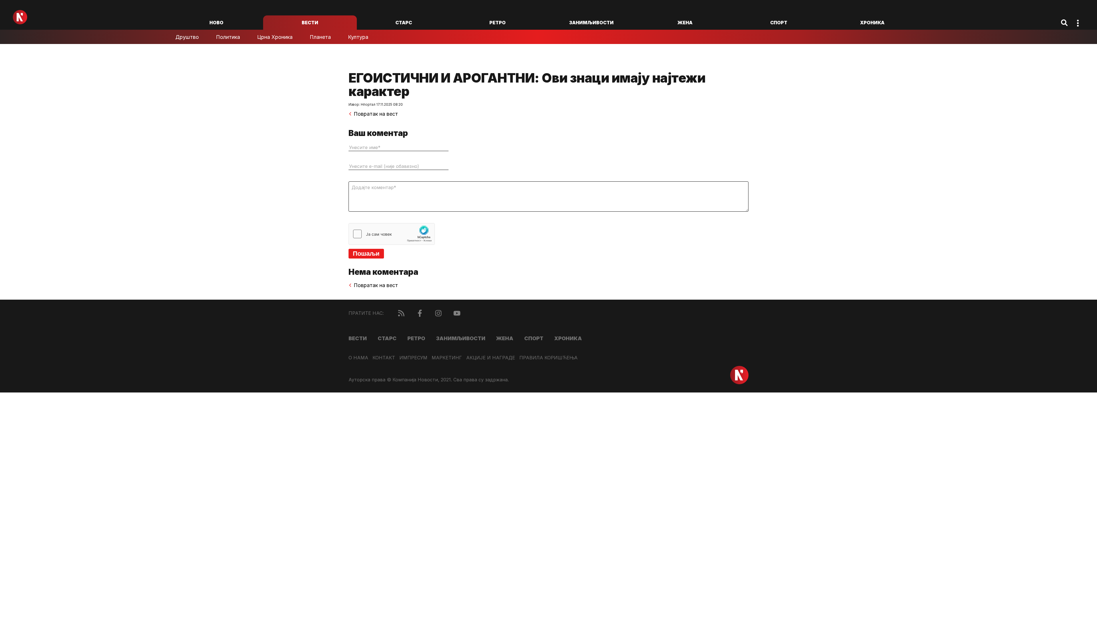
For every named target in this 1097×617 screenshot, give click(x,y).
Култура (358, 37)
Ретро (497, 22)
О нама (358, 357)
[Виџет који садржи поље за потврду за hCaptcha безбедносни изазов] (392, 234)
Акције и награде (490, 357)
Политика (228, 37)
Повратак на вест (376, 114)
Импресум (413, 357)
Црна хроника (275, 37)
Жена (684, 22)
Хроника (872, 22)
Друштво (187, 37)
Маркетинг (447, 357)
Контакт (384, 357)
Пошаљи (366, 253)
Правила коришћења (548, 357)
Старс (403, 22)
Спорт (778, 22)
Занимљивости (591, 22)
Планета (320, 37)
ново (216, 22)
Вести (310, 22)
